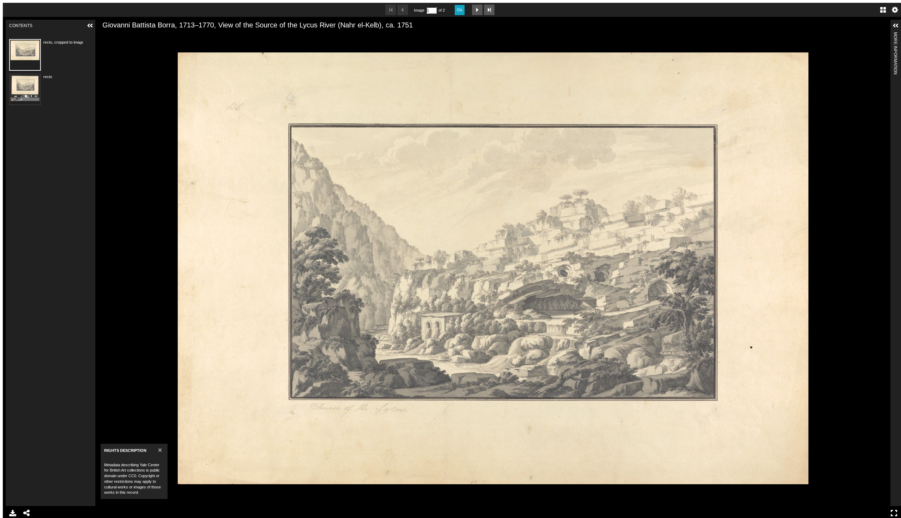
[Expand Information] (895, 25)
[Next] (882, 268)
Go (459, 9)
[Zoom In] (104, 36)
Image (419, 10)
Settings (895, 10)
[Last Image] (489, 10)
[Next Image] (477, 10)
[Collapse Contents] (90, 25)
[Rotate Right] (128, 36)
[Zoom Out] (116, 36)
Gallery (883, 10)
